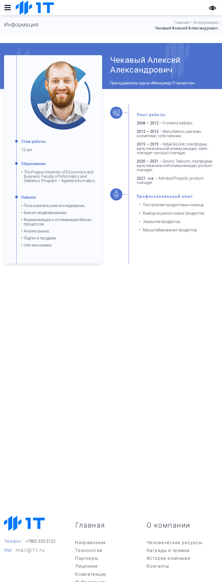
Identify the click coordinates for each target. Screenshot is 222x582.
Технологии (88, 550)
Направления (90, 542)
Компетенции (90, 574)
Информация (205, 22)
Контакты (158, 566)
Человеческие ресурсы (175, 542)
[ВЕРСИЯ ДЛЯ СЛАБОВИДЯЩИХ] (212, 7)
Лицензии (86, 566)
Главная (181, 22)
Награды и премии (168, 550)
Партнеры (86, 558)
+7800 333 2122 (40, 541)
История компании (168, 558)
